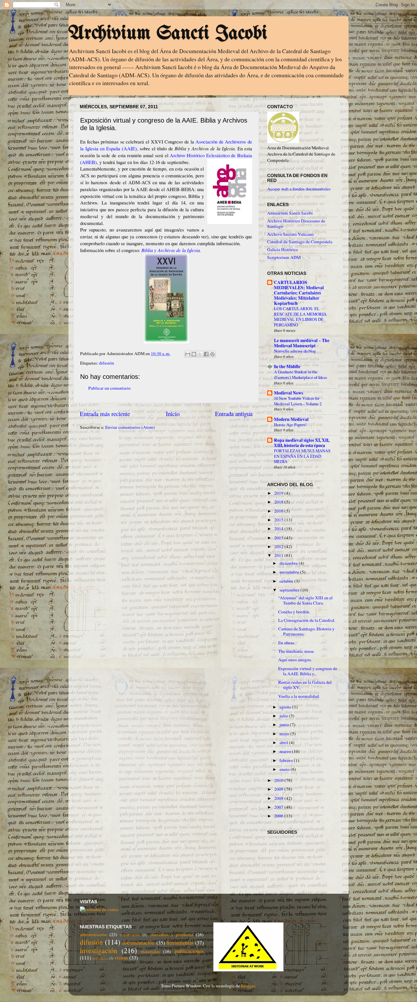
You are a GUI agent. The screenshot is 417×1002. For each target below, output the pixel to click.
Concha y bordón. (294, 612)
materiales (150, 951)
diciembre (289, 563)
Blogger (248, 986)
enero (285, 769)
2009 (279, 789)
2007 (279, 807)
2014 (279, 528)
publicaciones (189, 951)
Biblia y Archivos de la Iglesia (170, 250)
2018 (279, 502)
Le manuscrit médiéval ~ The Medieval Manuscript (301, 343)
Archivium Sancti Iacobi (167, 33)
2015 (279, 520)
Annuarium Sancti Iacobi (290, 213)
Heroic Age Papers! (290, 424)
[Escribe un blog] (194, 354)
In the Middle (287, 366)
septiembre (290, 590)
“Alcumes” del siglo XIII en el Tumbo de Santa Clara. (305, 600)
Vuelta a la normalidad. (299, 696)
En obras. (286, 643)
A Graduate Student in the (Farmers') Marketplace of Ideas (300, 374)
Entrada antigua (233, 414)
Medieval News (288, 393)
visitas (121, 957)
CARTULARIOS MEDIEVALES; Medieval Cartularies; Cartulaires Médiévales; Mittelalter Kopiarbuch (299, 293)
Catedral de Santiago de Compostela (299, 242)
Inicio (173, 414)
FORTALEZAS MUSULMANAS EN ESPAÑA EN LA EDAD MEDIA (302, 456)
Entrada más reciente (105, 414)
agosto (286, 707)
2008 (279, 798)
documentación (138, 942)
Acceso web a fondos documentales (298, 189)
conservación (130, 934)
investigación (98, 950)
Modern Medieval (291, 419)
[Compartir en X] (200, 354)
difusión (106, 363)
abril (284, 742)
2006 (279, 816)
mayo (285, 734)
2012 (279, 546)
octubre (287, 581)
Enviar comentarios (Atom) (130, 427)
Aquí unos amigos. (295, 660)
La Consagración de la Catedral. (306, 620)
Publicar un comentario (109, 388)
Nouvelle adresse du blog (295, 351)
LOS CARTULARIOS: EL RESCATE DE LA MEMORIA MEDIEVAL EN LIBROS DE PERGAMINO (300, 317)
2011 (279, 555)
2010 (279, 780)
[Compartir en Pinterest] (212, 354)
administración (93, 934)
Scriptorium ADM (284, 257)
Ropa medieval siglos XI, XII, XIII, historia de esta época (301, 443)
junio (285, 724)
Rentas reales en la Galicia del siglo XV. (305, 684)
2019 (279, 493)
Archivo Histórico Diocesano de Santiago (296, 223)
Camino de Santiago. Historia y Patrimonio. (306, 631)
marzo (286, 751)
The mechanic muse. (296, 651)
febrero (287, 760)
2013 (279, 538)
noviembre (290, 572)
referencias (100, 958)
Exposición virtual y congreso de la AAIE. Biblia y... (307, 671)
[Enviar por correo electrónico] (187, 354)
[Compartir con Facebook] (206, 354)
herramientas (180, 942)
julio (284, 716)
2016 (279, 511)
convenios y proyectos (171, 934)
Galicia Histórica (282, 249)
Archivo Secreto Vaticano (290, 234)
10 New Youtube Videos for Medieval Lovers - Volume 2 (298, 401)
